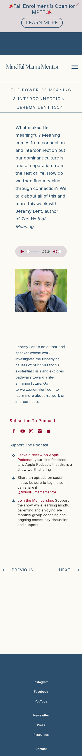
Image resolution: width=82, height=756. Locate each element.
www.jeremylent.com (37, 389)
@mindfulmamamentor (37, 492)
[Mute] (55, 251)
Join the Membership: (35, 500)
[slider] (33, 251)
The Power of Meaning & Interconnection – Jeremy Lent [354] (41, 99)
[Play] (22, 251)
